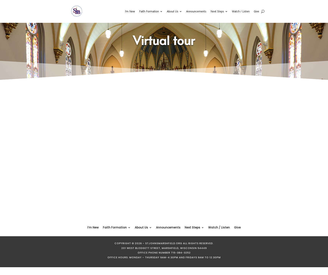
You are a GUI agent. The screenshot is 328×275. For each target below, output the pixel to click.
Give (256, 11)
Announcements (196, 11)
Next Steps (217, 11)
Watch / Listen (241, 11)
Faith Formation (149, 11)
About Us (172, 11)
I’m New (130, 11)
